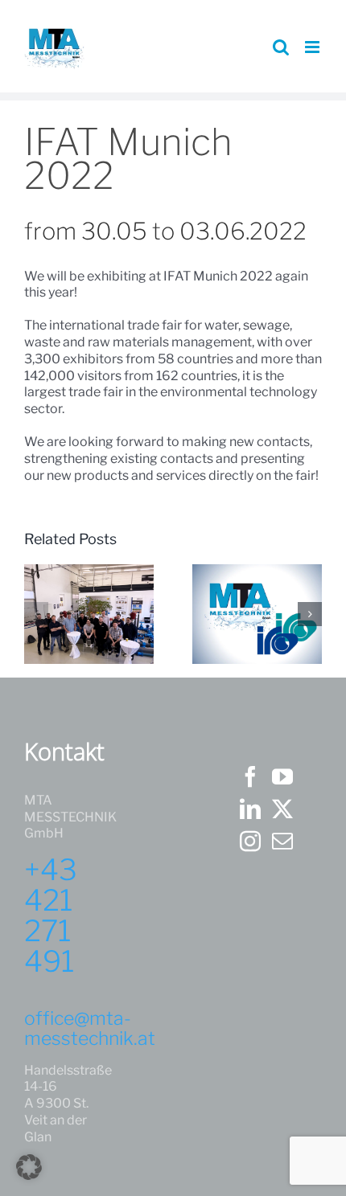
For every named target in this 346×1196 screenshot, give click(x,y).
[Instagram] (250, 840)
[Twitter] (282, 808)
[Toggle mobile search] (281, 47)
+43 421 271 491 (50, 915)
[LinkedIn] (250, 808)
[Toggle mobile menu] (313, 47)
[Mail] (282, 840)
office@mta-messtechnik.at (89, 1028)
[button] (36, 614)
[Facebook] (250, 776)
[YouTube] (282, 776)
